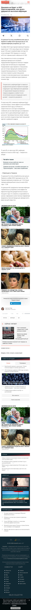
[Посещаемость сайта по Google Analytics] (17, 540)
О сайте (22, 577)
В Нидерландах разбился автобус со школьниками (14, 391)
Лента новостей (15, 399)
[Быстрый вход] (25, 2)
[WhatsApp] (19, 35)
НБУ (19, 317)
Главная (22, 570)
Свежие (8, 363)
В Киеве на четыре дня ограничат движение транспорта (15, 518)
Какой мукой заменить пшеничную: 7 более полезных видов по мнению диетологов (16, 367)
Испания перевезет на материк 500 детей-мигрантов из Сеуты (15, 514)
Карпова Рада (8, 308)
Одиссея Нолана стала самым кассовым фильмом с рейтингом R (14, 488)
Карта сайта (23, 583)
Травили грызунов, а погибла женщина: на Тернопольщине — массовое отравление (15, 167)
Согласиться (15, 608)
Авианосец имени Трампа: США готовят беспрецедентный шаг (22, 336)
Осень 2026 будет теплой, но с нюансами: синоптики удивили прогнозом (14, 522)
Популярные (23, 363)
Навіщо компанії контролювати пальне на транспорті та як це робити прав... (15, 458)
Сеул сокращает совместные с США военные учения (22, 329)
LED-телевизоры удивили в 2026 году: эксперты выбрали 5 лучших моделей (16, 370)
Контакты (22, 581)
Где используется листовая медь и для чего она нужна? (14, 469)
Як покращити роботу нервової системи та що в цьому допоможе (14, 462)
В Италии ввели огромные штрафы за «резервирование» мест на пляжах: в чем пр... (14, 502)
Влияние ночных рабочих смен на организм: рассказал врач (13, 163)
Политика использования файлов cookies (17, 558)
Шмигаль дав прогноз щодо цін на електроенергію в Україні (17, 530)
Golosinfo (5, 2)
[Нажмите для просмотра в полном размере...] (15, 134)
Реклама (22, 579)
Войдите (3, 353)
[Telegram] (3, 35)
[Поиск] (22, 2)
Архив (21, 574)
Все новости (15, 395)
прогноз (5, 317)
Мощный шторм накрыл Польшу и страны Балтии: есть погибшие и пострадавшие (16, 526)
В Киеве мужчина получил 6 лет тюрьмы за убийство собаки (15, 342)
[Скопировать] (28, 35)
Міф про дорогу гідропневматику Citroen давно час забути (15, 465)
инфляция (12, 317)
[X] (11, 35)
